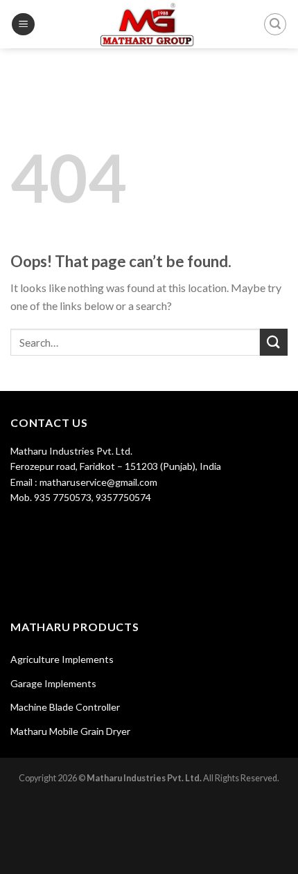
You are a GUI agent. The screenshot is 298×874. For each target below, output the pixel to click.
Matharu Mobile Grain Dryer (70, 731)
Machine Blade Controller (65, 707)
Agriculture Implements (62, 659)
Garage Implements (53, 683)
